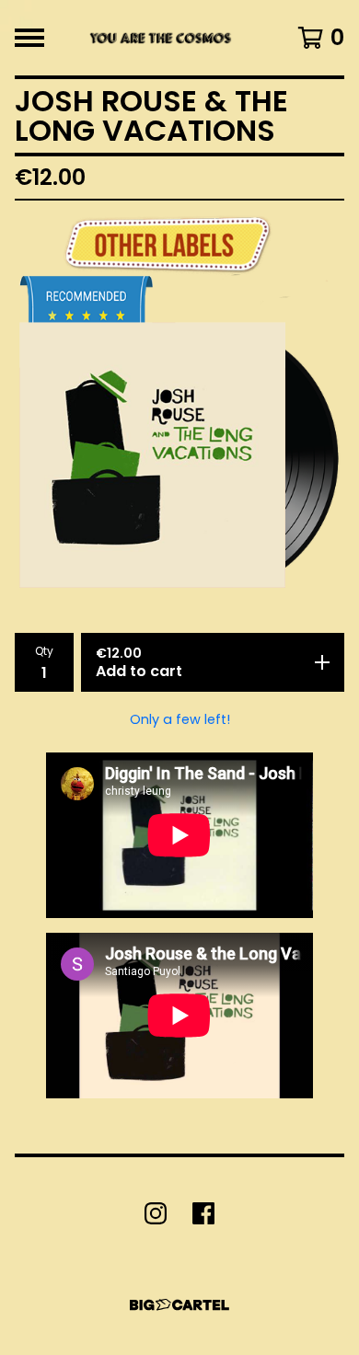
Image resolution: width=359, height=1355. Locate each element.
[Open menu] (29, 38)
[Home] (159, 38)
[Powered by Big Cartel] (179, 1305)
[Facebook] (203, 1213)
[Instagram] (155, 1213)
